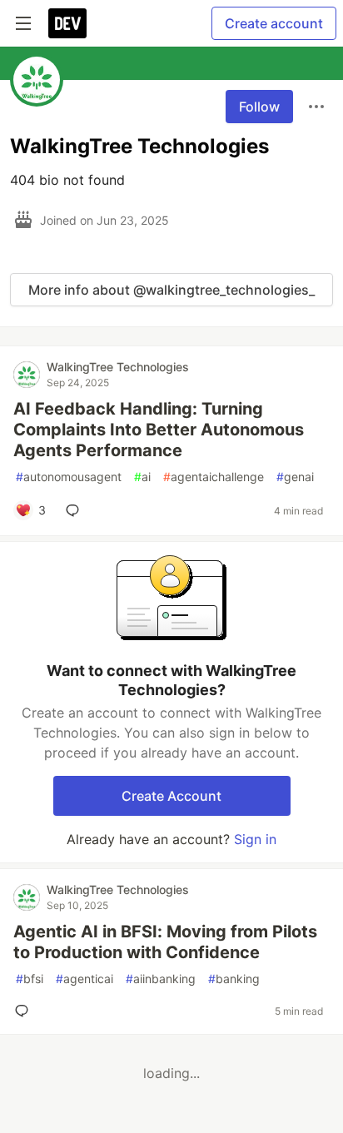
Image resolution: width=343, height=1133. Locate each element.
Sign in (255, 839)
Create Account (171, 796)
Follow (259, 106)
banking (234, 978)
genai (295, 477)
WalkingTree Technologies (118, 367)
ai (142, 477)
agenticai (84, 978)
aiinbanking (161, 978)
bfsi (29, 978)
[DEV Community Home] (67, 23)
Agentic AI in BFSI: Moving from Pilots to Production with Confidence (165, 942)
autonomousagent (69, 477)
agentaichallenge (213, 477)
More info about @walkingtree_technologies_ (171, 289)
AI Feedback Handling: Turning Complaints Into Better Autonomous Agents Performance (158, 429)
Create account (274, 23)
